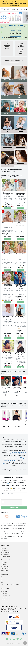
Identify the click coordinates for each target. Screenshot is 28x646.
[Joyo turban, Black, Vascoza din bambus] (3, 206)
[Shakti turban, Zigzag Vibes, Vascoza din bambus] (8, 247)
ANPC (2, 582)
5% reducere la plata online (7, 46)
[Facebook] (7, 639)
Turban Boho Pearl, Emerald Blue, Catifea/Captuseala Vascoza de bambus (17, 388)
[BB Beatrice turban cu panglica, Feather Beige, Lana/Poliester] (21, 268)
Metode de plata (5, 566)
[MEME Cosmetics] (6, 519)
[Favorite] (22, 9)
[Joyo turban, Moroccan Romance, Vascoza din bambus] (8, 185)
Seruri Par (7, 164)
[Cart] (26, 9)
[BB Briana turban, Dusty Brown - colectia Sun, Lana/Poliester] (20, 336)
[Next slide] (26, 17)
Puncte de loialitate (5, 568)
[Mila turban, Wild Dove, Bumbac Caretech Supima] (8, 365)
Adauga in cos (7, 208)
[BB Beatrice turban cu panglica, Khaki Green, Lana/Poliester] (20, 247)
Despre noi (3, 548)
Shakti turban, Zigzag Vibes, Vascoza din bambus (7, 255)
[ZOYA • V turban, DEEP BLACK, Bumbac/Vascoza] (6, 336)
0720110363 (17, 611)
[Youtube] (17, 639)
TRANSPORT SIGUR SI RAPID (16, 25)
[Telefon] (17, 9)
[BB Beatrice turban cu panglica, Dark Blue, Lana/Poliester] (18, 268)
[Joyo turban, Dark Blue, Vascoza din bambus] (6, 206)
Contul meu (4, 591)
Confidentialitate (5, 554)
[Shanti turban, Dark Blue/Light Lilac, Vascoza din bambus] (20, 346)
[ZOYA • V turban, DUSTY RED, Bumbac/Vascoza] (8, 310)
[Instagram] (10, 639)
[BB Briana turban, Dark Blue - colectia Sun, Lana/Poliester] (19, 336)
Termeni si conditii (5, 552)
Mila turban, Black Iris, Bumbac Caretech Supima (7, 353)
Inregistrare (4, 593)
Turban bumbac (7, 319)
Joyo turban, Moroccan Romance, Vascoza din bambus (7, 193)
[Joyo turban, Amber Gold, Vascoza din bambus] (2, 206)
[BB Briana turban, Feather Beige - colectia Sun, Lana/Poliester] (21, 336)
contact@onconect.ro (8, 611)
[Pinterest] (14, 639)
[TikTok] (21, 639)
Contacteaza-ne (5, 577)
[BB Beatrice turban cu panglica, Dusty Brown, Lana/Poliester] (19, 268)
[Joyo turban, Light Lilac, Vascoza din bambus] (9, 206)
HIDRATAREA (5, 79)
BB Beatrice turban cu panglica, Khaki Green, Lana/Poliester (20, 255)
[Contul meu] (24, 9)
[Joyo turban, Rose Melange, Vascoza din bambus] (12, 206)
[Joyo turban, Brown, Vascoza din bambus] (5, 206)
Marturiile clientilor (5, 550)
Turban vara (20, 257)
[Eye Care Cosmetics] (21, 519)
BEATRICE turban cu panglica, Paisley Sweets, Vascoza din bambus (20, 224)
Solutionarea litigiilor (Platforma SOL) (10, 584)
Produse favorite (5, 599)
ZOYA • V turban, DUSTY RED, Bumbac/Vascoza (7, 317)
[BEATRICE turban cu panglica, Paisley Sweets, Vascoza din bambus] (20, 216)
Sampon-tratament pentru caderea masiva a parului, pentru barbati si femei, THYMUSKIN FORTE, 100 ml (6, 421)
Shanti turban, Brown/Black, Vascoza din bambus (16, 421)
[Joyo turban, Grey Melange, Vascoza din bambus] (8, 206)
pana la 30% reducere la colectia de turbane (21, 48)
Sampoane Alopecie (20, 147)
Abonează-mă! (14, 507)
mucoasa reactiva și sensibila (14, 458)
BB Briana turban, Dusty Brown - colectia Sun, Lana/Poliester (20, 317)
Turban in (7, 225)
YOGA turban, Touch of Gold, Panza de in (7, 223)
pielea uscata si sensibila (16, 452)
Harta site (3, 580)
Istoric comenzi (5, 597)
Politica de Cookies (5, 556)
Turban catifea (20, 288)
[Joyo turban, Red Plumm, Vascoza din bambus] (11, 206)
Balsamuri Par (20, 163)
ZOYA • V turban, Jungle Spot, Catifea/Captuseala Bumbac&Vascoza (6, 388)
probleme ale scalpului (17, 453)
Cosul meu (3, 564)
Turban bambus (7, 196)
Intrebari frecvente (5, 578)
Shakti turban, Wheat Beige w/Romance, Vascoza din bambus (20, 193)
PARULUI (11, 79)
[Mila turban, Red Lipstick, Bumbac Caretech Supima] (6, 365)
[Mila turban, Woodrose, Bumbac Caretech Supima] (9, 365)
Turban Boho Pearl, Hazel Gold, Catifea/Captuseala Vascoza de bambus (20, 285)
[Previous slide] (1, 17)
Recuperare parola (5, 595)
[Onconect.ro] (9, 9)
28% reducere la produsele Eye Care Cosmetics (14, 61)
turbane (4, 463)
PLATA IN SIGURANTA (15, 36)
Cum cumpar (4, 562)
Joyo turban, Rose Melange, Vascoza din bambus (8, 285)
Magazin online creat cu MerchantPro (14, 643)
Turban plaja (20, 320)
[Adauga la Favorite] (12, 189)
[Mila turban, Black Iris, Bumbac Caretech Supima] (8, 346)
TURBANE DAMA (20, 113)
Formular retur (4, 601)
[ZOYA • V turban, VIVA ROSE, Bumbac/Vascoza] (9, 336)
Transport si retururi (5, 570)
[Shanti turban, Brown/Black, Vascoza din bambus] (17, 415)
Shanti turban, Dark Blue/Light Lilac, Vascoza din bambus (20, 353)
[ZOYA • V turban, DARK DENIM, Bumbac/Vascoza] (5, 336)
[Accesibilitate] (25, 643)
